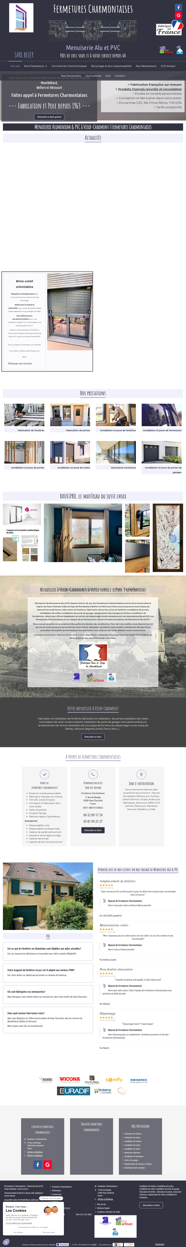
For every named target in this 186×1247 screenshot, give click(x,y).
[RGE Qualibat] (111, 677)
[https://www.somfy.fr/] (114, 1080)
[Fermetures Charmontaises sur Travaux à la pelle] (129, 1244)
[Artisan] (76, 677)
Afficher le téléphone (35, 1152)
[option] (70, 311)
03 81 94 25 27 (93, 821)
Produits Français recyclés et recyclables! (150, 89)
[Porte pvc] (168, 538)
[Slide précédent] (50, 312)
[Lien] (46, 1080)
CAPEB (94, 1245)
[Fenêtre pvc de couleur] (22, 545)
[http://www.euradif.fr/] (73, 1091)
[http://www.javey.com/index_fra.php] (122, 1091)
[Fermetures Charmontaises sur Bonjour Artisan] (118, 1244)
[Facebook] (178, 7)
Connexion (159, 1244)
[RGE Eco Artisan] (95, 677)
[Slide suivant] (89, 312)
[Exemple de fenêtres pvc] (48, 896)
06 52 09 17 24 (93, 815)
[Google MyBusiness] (178, 15)
